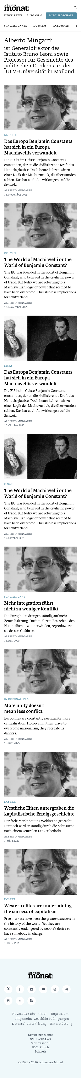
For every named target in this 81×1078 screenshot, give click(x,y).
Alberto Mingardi (18, 191)
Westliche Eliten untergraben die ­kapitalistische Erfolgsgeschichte (39, 811)
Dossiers (40, 26)
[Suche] (75, 7)
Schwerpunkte (15, 26)
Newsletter (13, 16)
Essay (8, 366)
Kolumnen (61, 26)
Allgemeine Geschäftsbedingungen (42, 1019)
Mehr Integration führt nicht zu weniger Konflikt (31, 606)
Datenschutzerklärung (29, 1024)
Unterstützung (61, 1024)
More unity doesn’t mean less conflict (24, 708)
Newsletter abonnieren (30, 1014)
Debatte (10, 135)
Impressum (60, 1014)
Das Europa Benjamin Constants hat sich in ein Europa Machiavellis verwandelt (38, 147)
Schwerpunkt (14, 597)
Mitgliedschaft (61, 16)
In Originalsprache (19, 699)
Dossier (10, 802)
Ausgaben (34, 16)
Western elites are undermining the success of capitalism (38, 909)
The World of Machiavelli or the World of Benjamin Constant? (38, 262)
